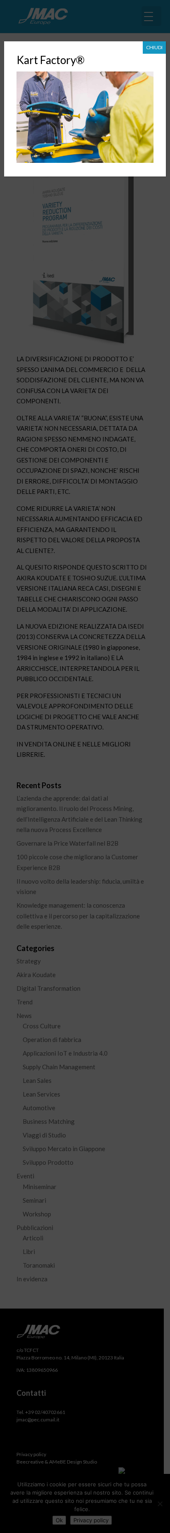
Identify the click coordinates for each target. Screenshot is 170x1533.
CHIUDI (154, 47)
